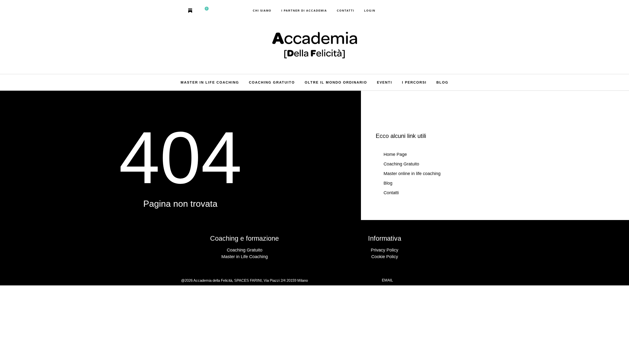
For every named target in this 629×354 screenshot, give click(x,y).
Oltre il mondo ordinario (336, 82)
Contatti (345, 10)
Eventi (384, 82)
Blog (442, 82)
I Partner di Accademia (304, 10)
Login (369, 10)
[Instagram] (181, 10)
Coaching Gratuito (272, 82)
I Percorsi (414, 82)
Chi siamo (262, 10)
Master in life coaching (210, 82)
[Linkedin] (199, 10)
